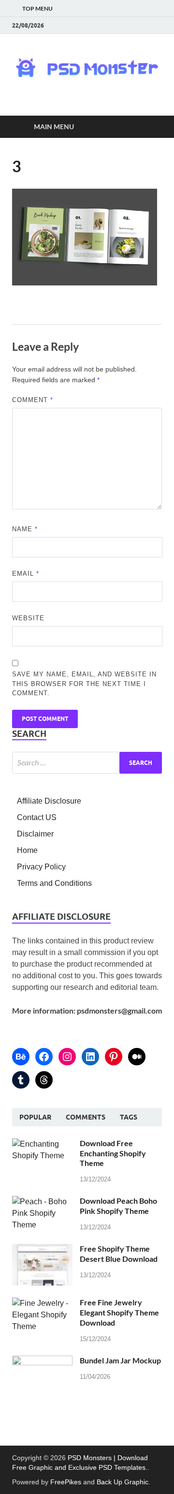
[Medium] (136, 1056)
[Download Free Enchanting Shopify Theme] (42, 1144)
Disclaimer (35, 834)
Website (28, 618)
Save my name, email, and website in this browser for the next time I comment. (84, 684)
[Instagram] (67, 1056)
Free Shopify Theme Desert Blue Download (119, 1253)
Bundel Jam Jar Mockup (120, 1360)
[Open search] (150, 127)
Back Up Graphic (122, 1482)
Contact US (37, 817)
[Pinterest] (113, 1056)
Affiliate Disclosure (49, 801)
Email (25, 573)
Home (27, 850)
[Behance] (20, 1056)
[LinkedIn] (90, 1056)
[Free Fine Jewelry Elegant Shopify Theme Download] (42, 1303)
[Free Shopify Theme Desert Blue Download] (42, 1249)
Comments (85, 1117)
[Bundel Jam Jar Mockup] (42, 1361)
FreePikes (65, 1482)
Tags (128, 1117)
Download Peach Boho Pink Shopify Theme (118, 1205)
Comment (32, 399)
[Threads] (44, 1080)
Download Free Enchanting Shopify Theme (113, 1153)
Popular (35, 1117)
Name (25, 529)
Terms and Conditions (54, 883)
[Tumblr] (20, 1080)
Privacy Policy (41, 867)
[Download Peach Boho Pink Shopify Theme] (42, 1201)
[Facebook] (44, 1056)
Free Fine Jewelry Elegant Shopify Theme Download (119, 1312)
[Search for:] (87, 763)
